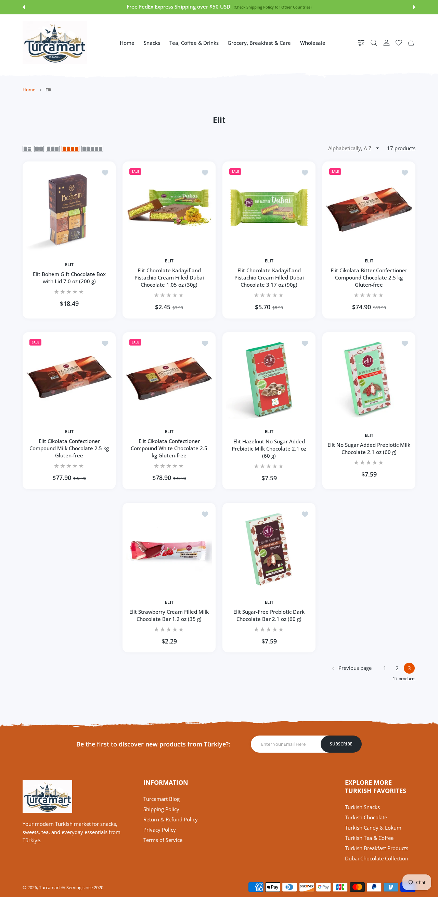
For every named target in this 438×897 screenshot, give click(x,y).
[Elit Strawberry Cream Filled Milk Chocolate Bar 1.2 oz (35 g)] (169, 549)
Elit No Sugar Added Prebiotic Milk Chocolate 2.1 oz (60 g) (368, 448)
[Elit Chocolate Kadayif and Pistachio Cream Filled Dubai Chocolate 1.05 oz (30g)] (169, 208)
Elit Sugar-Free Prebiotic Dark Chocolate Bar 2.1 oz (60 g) (269, 615)
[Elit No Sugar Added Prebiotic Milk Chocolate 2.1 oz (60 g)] (369, 379)
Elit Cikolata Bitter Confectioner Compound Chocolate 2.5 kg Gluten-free (369, 277)
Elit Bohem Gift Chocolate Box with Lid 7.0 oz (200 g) (69, 278)
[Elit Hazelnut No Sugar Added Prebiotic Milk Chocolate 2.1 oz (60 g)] (269, 379)
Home (29, 90)
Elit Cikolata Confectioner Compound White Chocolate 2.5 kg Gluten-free (169, 448)
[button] (24, 7)
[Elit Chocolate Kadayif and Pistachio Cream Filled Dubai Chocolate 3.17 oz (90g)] (269, 208)
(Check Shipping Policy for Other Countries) (138, 7)
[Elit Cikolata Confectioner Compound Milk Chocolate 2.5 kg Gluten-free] (69, 379)
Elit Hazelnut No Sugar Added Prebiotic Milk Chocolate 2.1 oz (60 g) (269, 448)
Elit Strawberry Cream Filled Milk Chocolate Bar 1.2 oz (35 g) (169, 615)
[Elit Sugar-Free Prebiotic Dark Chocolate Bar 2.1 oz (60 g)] (269, 549)
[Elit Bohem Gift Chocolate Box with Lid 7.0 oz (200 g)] (69, 208)
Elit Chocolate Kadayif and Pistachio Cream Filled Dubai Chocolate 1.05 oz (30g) (169, 277)
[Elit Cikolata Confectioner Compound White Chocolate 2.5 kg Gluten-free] (169, 379)
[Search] (374, 42)
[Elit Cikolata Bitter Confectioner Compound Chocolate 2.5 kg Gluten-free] (369, 208)
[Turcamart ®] (55, 42)
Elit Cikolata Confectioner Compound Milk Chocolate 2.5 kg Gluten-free (69, 448)
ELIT (69, 264)
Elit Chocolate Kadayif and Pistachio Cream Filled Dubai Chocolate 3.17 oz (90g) (269, 277)
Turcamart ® (52, 887)
